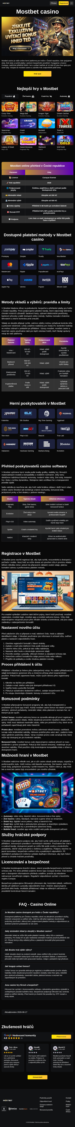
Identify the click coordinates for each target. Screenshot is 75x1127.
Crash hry (45, 96)
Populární (8, 96)
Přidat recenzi (61, 1037)
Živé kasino (27, 96)
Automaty (63, 96)
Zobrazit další (37, 1077)
